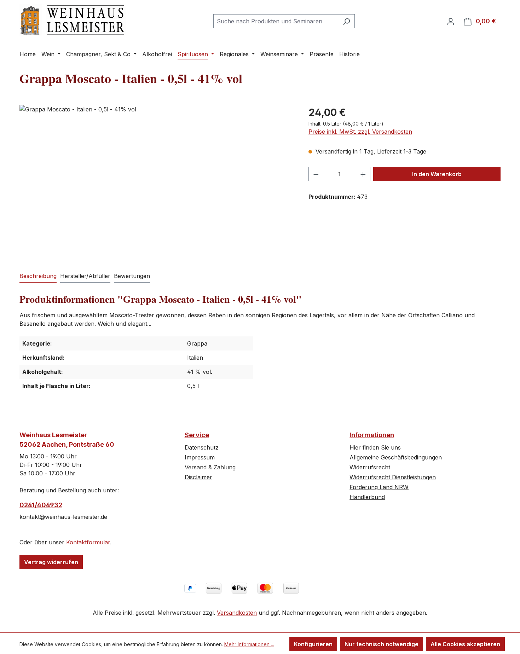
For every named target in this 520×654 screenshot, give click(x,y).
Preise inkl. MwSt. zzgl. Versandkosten (360, 131)
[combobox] (276, 21)
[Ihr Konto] (450, 21)
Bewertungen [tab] (132, 275)
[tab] (38, 276)
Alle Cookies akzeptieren (465, 644)
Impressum (200, 457)
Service (197, 435)
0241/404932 (40, 505)
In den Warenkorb (437, 174)
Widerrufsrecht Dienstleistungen (392, 477)
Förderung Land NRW (379, 487)
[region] (156, 181)
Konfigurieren (313, 644)
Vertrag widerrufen (51, 562)
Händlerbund (367, 496)
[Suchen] (346, 21)
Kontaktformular (88, 542)
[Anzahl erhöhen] (363, 174)
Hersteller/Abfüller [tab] (85, 275)
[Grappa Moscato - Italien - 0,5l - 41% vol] (156, 181)
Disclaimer (198, 477)
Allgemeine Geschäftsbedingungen (395, 457)
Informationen (371, 435)
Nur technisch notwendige (381, 644)
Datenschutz (202, 447)
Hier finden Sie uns (375, 447)
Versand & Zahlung (210, 467)
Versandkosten (237, 612)
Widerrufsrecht (369, 467)
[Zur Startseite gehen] (72, 20)
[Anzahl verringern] (315, 174)
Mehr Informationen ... (249, 644)
